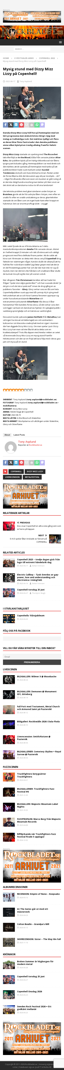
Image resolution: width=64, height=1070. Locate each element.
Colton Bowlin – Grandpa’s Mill (33, 924)
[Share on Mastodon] (42, 125)
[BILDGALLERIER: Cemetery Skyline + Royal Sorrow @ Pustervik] (9, 754)
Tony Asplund (25, 81)
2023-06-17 (23, 566)
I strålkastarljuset (16, 608)
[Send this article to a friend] (26, 125)
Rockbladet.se (35, 445)
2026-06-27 (23, 593)
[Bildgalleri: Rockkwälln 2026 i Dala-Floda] (9, 724)
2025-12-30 (23, 795)
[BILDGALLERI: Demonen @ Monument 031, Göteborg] (9, 694)
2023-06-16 (23, 583)
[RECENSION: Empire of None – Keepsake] (9, 897)
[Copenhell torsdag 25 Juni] (9, 592)
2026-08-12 (23, 712)
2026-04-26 (23, 915)
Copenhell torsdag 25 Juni (31, 589)
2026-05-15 (23, 897)
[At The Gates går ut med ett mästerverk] (9, 912)
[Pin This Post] (21, 125)
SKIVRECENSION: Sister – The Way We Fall (39, 939)
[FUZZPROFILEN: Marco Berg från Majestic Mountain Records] (9, 822)
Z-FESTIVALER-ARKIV (24, 58)
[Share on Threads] (58, 125)
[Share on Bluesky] (52, 125)
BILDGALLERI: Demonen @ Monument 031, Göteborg (37, 693)
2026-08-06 (23, 743)
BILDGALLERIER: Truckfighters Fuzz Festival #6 (35, 790)
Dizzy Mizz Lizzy (35, 471)
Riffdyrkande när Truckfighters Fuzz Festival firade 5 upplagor (36, 835)
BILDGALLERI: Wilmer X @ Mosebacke (36, 676)
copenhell (16, 471)
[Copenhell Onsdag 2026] (9, 994)
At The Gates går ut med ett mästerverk (32, 910)
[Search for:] (32, 48)
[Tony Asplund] (11, 451)
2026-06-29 (23, 619)
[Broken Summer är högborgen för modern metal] (9, 964)
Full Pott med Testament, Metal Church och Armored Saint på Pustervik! (38, 708)
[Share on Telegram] (47, 125)
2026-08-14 (23, 697)
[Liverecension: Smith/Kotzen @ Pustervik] (9, 739)
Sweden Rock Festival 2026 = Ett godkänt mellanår (34, 1008)
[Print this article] (31, 125)
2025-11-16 (23, 942)
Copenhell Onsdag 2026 (29, 991)
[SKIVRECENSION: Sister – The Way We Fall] (9, 942)
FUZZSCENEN (10, 767)
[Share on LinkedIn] (16, 125)
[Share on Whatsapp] (37, 125)
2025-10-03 (23, 810)
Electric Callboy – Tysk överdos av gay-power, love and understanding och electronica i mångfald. (38, 577)
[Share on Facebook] (5, 125)
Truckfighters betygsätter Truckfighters (31, 775)
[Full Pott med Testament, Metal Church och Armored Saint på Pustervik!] (9, 709)
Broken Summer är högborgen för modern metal (35, 962)
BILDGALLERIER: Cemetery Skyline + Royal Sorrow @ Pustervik (39, 753)
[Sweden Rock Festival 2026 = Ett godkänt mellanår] (9, 1009)
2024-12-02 (23, 840)
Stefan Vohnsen (38, 566)
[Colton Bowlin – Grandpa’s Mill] (9, 927)
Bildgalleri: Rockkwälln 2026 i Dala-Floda (38, 721)
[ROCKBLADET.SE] (32, 37)
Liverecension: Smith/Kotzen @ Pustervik (33, 738)
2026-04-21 (23, 780)
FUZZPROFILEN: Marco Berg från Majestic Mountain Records (39, 820)
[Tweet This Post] (10, 125)
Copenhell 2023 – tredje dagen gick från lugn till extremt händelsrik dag (38, 561)
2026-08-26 (23, 680)
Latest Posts (19, 435)
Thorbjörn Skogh (38, 593)
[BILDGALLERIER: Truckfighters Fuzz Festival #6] (9, 792)
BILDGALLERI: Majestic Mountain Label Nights (37, 805)
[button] (60, 42)
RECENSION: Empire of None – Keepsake (38, 894)
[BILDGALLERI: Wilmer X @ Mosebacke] (9, 679)
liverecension (12, 477)
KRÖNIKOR (9, 954)
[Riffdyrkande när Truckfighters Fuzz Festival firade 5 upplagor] (9, 837)
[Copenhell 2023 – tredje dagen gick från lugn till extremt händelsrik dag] (9, 562)
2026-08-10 (23, 725)
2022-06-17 (10, 81)
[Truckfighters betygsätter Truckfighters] (9, 777)
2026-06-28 (23, 967)
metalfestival (32, 477)
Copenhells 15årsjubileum (31, 615)
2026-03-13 (23, 927)
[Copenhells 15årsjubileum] (9, 618)
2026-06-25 (23, 995)
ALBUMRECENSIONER (15, 887)
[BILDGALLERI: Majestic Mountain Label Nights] (9, 807)
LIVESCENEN (10, 669)
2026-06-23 (23, 1012)
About (7, 435)
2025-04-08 (23, 825)
